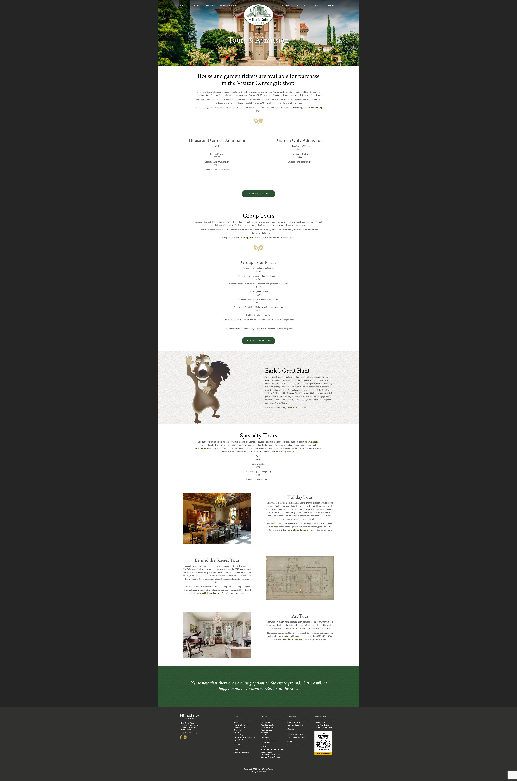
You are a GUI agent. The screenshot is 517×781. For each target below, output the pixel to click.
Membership (316, 107)
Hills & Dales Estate (258, 16)
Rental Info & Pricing (295, 735)
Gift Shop (264, 732)
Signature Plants (267, 727)
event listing (313, 442)
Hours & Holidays (240, 727)
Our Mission (265, 742)
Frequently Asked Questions (244, 737)
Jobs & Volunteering (241, 752)
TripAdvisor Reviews (241, 740)
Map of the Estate (267, 725)
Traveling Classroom (295, 725)
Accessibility (238, 735)
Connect (317, 5)
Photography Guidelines (296, 737)
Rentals (302, 5)
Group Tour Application (245, 237)
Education (285, 5)
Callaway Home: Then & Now (271, 755)
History (210, 5)
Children (237, 732)
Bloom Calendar (267, 730)
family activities (288, 407)
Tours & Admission (240, 725)
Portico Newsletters (321, 725)
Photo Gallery (266, 722)
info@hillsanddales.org (205, 448)
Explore (195, 5)
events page (273, 527)
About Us (237, 722)
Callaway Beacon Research (271, 757)
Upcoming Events (320, 722)
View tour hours (258, 193)
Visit (182, 5)
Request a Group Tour (258, 340)
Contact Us (238, 750)
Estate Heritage (266, 752)
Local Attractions (267, 735)
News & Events (229, 5)
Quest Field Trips (293, 722)
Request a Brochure (268, 740)
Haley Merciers (288, 451)
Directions (237, 730)
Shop (331, 5)
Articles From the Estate (323, 727)
